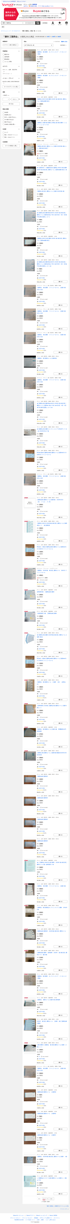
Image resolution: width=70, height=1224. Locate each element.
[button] (11, 51)
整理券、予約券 (58, 285)
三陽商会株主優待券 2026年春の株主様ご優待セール (51, 931)
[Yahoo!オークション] (12, 4)
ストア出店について (30, 1219)
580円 (59, 36)
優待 (3, 26)
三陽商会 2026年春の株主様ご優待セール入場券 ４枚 (52, 1156)
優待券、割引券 (51, 49)
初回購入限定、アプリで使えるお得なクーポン (42, 6)
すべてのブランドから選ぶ (11, 86)
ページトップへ (63, 1209)
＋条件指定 (44, 23)
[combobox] (13, 23)
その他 (55, 97)
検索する (37, 23)
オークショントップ (5, 31)
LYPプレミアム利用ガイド (46, 1218)
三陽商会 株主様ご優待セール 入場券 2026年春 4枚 (50, 191)
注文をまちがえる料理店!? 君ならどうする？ (14, 1)
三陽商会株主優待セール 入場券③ (46, 1092)
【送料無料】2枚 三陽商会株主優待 (47, 613)
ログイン (26, 6)
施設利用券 (50, 97)
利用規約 (36, 1218)
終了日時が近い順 (29, 45)
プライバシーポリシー (15, 1218)
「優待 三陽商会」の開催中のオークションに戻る (57, 1206)
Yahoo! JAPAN (53, 1215)
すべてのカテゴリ (30, 23)
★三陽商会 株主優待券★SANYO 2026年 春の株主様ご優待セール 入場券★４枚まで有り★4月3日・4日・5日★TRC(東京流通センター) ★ (51, 405)
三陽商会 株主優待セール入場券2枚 (47, 358)
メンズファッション (54, 144)
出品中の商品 (42, 65)
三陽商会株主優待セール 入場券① (46, 1135)
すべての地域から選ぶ (11, 145)
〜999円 (6, 95)
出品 (61, 69)
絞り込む (11, 103)
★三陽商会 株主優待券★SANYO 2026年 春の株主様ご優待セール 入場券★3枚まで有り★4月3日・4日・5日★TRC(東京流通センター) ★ (52, 264)
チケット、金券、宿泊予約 (42, 49)
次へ (51, 1198)
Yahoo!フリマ (30, 1215)
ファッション (45, 144)
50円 (48, 36)
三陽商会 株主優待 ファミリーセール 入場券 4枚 (51, 886)
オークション (39, 144)
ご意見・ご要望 (40, 1219)
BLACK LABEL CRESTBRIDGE (11, 82)
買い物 (57, 49)
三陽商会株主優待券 (44, 776)
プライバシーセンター (27, 1218)
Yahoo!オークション (18, 1215)
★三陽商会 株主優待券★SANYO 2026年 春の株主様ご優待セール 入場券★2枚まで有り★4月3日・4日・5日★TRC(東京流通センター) (52, 215)
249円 (53, 36)
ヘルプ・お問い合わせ (50, 1219)
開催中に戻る (64, 41)
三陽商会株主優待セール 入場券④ (46, 1113)
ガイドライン (57, 1218)
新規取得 (35, 4)
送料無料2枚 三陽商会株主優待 (45, 592)
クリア (23, 23)
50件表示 (62, 45)
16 (39, 1056)
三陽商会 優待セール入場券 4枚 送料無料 (48, 999)
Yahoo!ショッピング (41, 1215)
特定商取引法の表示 (19, 1219)
